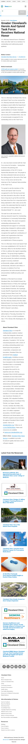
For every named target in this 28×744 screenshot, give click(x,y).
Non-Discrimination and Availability (9, 717)
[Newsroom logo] (8, 6)
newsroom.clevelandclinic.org (13, 432)
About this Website (5, 704)
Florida (19, 1)
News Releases (13, 20)
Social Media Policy (5, 707)
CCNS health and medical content (9, 69)
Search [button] (22, 12)
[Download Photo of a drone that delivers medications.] (14, 539)
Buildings (3, 724)
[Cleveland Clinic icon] (2, 6)
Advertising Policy (5, 706)
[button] (25, 6)
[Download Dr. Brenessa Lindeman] (14, 463)
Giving (2, 683)
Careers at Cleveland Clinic (7, 681)
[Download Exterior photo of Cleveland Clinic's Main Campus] (14, 515)
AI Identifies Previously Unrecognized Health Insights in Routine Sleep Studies (13, 575)
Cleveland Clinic (7, 330)
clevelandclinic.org (8, 425)
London (23, 1)
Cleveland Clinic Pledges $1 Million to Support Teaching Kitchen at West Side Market (14, 501)
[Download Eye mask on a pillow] (14, 564)
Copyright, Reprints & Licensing (8, 709)
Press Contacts (5, 728)
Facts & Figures (5, 726)
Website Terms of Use (6, 711)
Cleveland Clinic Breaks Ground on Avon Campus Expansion (14, 600)
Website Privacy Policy (6, 713)
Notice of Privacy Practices (7, 715)
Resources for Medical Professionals (10, 693)
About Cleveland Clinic (6, 679)
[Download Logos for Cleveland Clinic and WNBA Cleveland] (14, 642)
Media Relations (5, 695)
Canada (14, 1)
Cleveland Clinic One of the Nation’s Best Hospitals (11, 525)
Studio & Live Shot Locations (8, 730)
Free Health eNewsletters (7, 691)
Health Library (4, 689)
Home (2, 677)
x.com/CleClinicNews (9, 427)
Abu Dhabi (9, 1)
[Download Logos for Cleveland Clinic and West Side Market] (14, 490)
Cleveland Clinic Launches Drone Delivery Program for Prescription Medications (13, 550)
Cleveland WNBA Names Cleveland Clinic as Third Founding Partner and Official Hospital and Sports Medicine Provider (13, 654)
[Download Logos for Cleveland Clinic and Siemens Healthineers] (14, 613)
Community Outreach (6, 685)
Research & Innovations (6, 687)
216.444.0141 (22, 57)
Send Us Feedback (5, 702)
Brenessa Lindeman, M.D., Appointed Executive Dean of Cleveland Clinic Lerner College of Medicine (13, 475)
